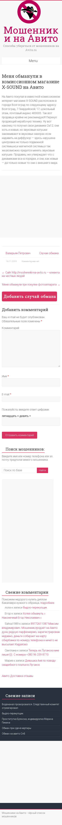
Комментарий (10, 328)
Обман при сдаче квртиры (16, 728)
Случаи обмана (49, 253)
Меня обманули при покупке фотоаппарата (31, 284)
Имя (5, 376)
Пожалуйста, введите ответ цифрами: (25, 409)
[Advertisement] (31, 207)
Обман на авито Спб (13, 733)
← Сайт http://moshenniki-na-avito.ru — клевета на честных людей (31, 274)
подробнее (47, 602)
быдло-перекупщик (35, 607)
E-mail (6, 394)
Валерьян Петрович (18, 253)
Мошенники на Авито (30, 33)
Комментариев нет (30, 261)
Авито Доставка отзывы (17, 676)
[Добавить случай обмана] (29, 293)
